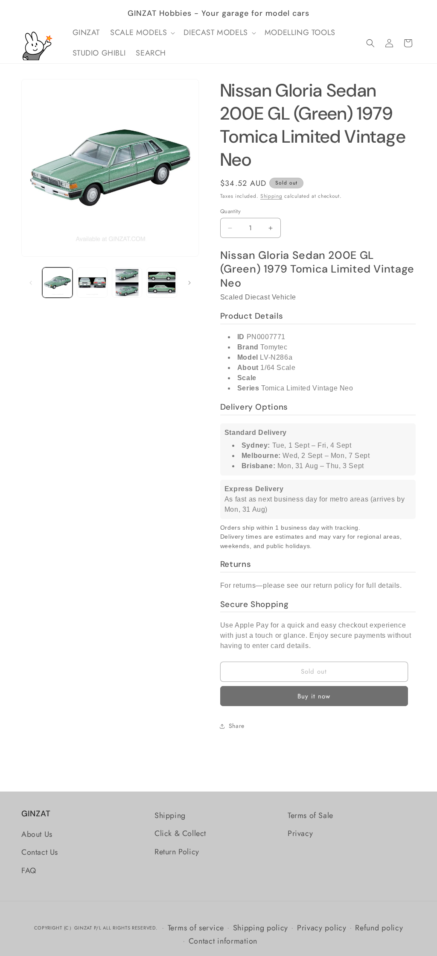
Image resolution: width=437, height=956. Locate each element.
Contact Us (39, 852)
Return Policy (176, 851)
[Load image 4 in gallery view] (161, 282)
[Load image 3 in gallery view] (127, 282)
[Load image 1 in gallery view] (57, 282)
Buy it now (313, 696)
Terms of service (196, 927)
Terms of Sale (310, 815)
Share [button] (237, 725)
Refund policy (379, 927)
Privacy (300, 833)
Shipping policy (260, 927)
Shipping (271, 196)
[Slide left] (30, 282)
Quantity (230, 211)
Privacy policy (322, 927)
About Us (36, 834)
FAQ (28, 870)
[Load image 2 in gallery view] (92, 282)
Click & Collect (180, 833)
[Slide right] (189, 282)
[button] (141, 33)
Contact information (223, 941)
